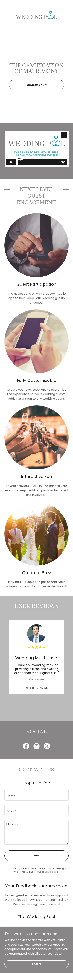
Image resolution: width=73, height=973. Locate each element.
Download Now (36, 84)
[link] (36, 14)
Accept (36, 964)
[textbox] (36, 795)
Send (37, 855)
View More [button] (36, 679)
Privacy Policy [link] (20, 871)
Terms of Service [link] (43, 871)
